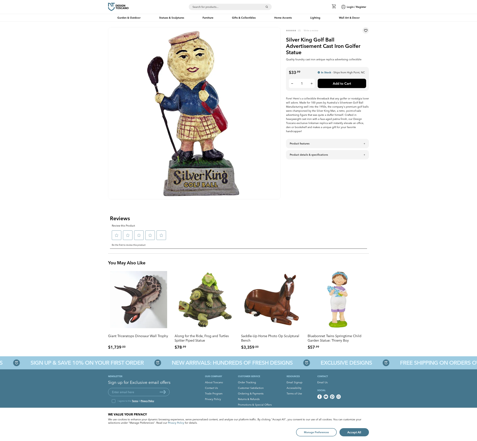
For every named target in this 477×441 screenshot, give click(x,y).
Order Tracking (247, 382)
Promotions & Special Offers (255, 404)
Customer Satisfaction (251, 388)
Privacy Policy (147, 400)
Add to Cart (342, 83)
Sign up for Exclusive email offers (139, 382)
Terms (135, 400)
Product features (299, 143)
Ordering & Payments (250, 393)
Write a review (311, 30)
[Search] (267, 7)
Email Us (322, 382)
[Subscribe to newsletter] (163, 392)
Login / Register (356, 7)
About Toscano (214, 382)
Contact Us (211, 388)
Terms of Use (294, 393)
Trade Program (213, 393)
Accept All (354, 432)
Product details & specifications (309, 154)
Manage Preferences (316, 432)
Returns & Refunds (249, 399)
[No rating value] (292, 30)
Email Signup (294, 382)
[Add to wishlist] (365, 30)
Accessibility (294, 388)
